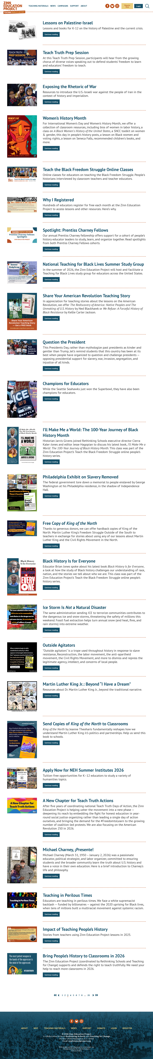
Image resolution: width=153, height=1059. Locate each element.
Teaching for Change (100, 1036)
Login (138, 6)
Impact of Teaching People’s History (75, 929)
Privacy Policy (76, 1051)
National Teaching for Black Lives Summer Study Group (93, 264)
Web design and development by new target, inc (76, 1047)
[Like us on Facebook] (71, 1021)
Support (74, 6)
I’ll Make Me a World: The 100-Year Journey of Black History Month (90, 432)
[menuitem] (38, 6)
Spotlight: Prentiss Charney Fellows (75, 230)
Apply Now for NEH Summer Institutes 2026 (83, 770)
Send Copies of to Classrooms (85, 723)
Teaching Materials (38, 6)
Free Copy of (70, 523)
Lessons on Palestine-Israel (68, 23)
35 (88, 995)
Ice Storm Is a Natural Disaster (74, 607)
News (53, 6)
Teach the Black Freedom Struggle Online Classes (88, 169)
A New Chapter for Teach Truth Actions (78, 800)
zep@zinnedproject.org (79, 1041)
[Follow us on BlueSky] (76, 1021)
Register (127, 1028)
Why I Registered (58, 200)
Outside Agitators (59, 645)
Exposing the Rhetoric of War (69, 86)
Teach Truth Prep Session (66, 52)
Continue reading (51, 34)
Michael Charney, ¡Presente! (68, 849)
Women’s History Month (64, 118)
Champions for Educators (66, 383)
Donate (101, 1028)
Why (36, 1028)
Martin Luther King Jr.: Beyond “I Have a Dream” (87, 684)
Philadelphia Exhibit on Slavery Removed (80, 477)
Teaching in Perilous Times (67, 895)
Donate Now (127, 6)
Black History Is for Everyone (69, 561)
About (84, 6)
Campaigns (63, 6)
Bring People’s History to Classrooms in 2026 (84, 956)
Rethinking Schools (75, 1036)
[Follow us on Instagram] (81, 1021)
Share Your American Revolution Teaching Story (86, 295)
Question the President (64, 342)
